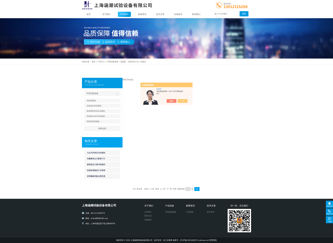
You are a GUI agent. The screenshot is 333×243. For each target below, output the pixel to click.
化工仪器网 (167, 240)
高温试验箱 (91, 101)
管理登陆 (213, 240)
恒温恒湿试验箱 (93, 121)
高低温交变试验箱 (94, 106)
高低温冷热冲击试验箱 (96, 116)
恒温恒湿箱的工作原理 (96, 170)
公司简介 (148, 212)
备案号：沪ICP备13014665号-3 (185, 240)
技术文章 (160, 14)
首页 (88, 14)
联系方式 (148, 216)
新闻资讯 (142, 14)
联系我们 (196, 14)
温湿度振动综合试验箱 (96, 111)
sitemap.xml (204, 240)
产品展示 (124, 14)
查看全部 (102, 128)
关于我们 (106, 14)
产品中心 (101, 62)
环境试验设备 (112, 62)
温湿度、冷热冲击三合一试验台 (133, 62)
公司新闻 (189, 212)
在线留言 (178, 14)
